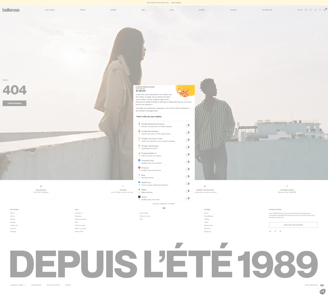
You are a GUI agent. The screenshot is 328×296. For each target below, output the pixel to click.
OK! (164, 208)
